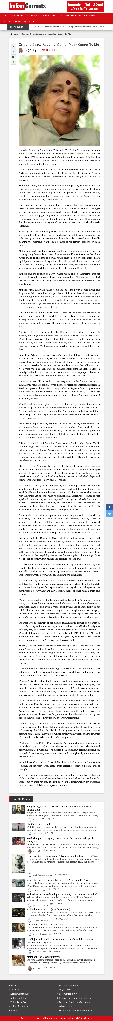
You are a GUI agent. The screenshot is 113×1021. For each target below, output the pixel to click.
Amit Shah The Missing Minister (43, 957)
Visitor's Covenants (69, 985)
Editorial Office (68, 16)
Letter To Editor (49, 16)
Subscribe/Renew (86, 16)
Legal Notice (65, 990)
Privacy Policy (66, 1006)
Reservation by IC (68, 994)
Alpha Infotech (84, 1018)
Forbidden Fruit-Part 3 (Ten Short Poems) (48, 909)
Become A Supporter (24, 21)
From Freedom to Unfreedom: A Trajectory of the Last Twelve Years (62, 856)
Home (6, 16)
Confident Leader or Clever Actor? (45, 924)
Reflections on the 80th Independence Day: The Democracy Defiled (62, 894)
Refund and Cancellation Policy (75, 1010)
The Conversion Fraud (38, 824)
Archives (7, 21)
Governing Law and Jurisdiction (76, 998)
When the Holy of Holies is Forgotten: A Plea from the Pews (58, 880)
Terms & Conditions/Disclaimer (75, 1002)
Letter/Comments (30, 16)
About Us (14, 16)
